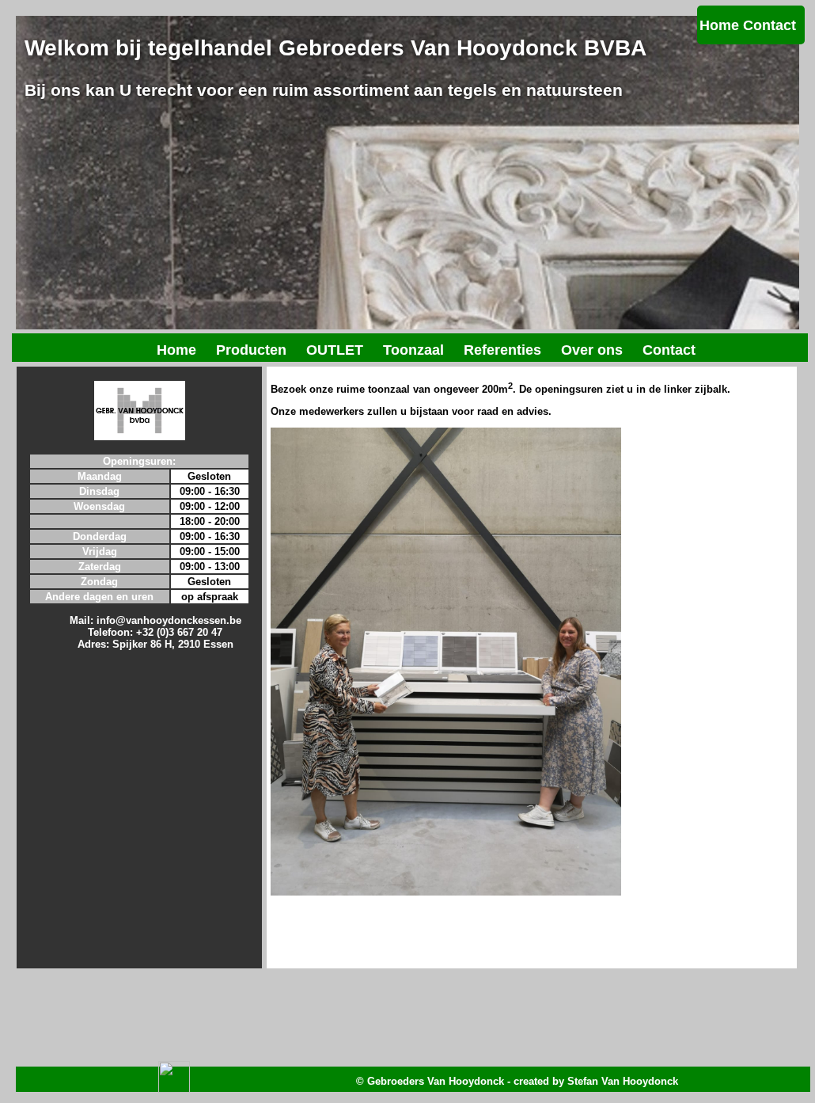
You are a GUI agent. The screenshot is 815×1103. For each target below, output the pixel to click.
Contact (769, 25)
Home (719, 25)
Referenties (502, 350)
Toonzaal (413, 350)
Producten (251, 350)
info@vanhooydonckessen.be (169, 620)
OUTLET (334, 350)
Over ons (592, 350)
